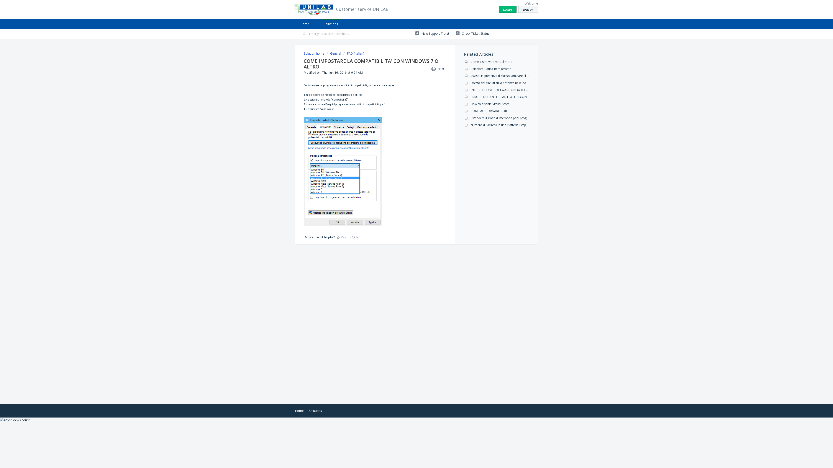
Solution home (314, 53)
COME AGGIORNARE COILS (490, 111)
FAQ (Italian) (355, 53)
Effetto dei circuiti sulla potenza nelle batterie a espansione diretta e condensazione (529, 83)
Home (304, 24)
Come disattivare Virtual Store (491, 62)
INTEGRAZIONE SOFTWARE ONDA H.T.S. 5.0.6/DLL (507, 90)
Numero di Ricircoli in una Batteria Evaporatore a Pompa (510, 125)
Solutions (331, 24)
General (335, 53)
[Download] (408, 181)
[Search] (304, 34)
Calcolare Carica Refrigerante (491, 69)
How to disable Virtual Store (490, 104)
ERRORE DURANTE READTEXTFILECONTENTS (503, 97)
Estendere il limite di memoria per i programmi (503, 118)
